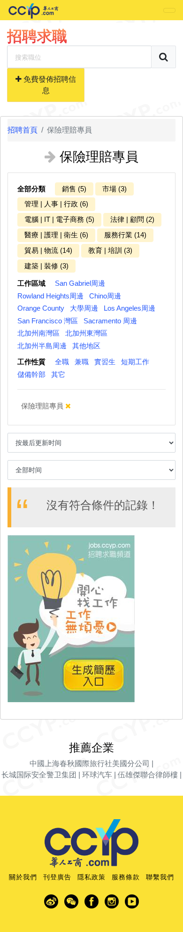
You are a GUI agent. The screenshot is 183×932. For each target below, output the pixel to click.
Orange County (40, 308)
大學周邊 (84, 308)
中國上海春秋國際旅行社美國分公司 (90, 764)
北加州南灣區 (38, 333)
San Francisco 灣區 (47, 321)
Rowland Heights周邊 (50, 296)
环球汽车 (97, 775)
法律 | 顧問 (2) (132, 219)
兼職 (82, 362)
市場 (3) (114, 189)
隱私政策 (91, 877)
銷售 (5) (74, 189)
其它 (58, 374)
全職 (62, 362)
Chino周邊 (105, 296)
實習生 (104, 362)
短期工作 (135, 362)
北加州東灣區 (86, 333)
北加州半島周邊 (42, 346)
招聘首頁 (23, 130)
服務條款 (126, 877)
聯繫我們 (160, 877)
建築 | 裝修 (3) (46, 266)
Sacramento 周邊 (110, 321)
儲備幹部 (31, 374)
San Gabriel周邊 (80, 283)
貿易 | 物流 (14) (48, 250)
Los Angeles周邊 (129, 308)
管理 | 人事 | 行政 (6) (56, 204)
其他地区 (86, 346)
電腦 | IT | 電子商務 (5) (59, 219)
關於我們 (23, 877)
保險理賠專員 (43, 406)
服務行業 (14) (125, 235)
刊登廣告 (57, 877)
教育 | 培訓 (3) (110, 250)
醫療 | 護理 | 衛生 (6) (56, 235)
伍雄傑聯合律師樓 (148, 775)
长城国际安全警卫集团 (38, 775)
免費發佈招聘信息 (49, 84)
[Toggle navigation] (169, 10)
